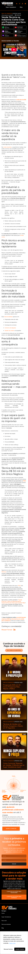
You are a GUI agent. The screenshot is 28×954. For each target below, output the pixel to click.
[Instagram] (20, 4)
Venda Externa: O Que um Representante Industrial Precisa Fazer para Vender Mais (13, 601)
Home (3, 913)
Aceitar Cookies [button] (20, 949)
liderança (4, 571)
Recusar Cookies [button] (8, 949)
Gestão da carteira (9, 330)
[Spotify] (25, 4)
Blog (21, 7)
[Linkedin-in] (17, 4)
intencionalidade (8, 316)
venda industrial (7, 147)
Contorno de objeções (10, 328)
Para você (4, 920)
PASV (24, 481)
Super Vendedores (11, 7)
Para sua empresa (6, 924)
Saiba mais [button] (12, 943)
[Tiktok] (22, 4)
